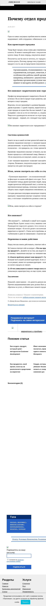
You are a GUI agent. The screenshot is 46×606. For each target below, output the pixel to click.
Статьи (4, 592)
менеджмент (22, 522)
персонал (13, 522)
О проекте (41, 13)
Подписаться (19, 567)
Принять (25, 602)
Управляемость (28, 592)
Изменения (26, 589)
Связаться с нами (33, 2)
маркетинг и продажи (31, 331)
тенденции (22, 529)
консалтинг (13, 529)
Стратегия (26, 583)
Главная (28, 13)
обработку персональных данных (15, 560)
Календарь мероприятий (11, 589)
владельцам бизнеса (17, 527)
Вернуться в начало (16, 304)
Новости (5, 586)
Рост (24, 586)
